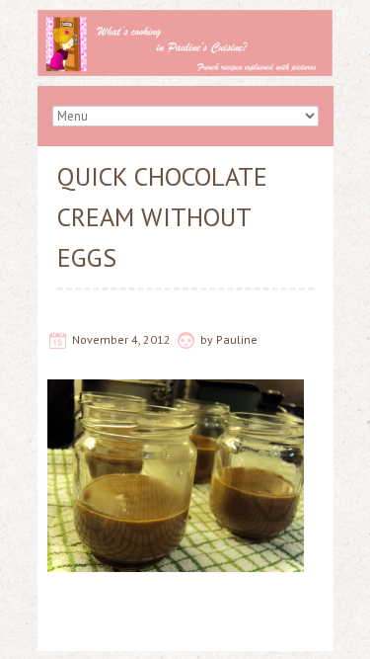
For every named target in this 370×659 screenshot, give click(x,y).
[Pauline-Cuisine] (185, 20)
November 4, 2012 (121, 339)
